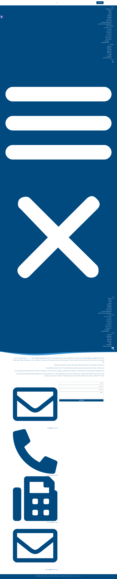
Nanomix (109, 15)
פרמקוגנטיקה (109, 39)
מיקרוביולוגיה (109, 31)
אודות (111, 59)
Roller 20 (109, 51)
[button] (58, 179)
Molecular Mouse (107, 57)
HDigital (69, 576)
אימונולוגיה (109, 34)
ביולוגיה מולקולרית (108, 27)
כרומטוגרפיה (109, 32)
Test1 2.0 (109, 49)
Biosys (110, 14)
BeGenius (109, 48)
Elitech (110, 11)
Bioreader (109, 56)
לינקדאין (29, 358)
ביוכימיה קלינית (108, 37)
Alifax (110, 12)
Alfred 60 (109, 53)
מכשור (111, 44)
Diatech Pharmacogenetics (105, 24)
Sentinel (109, 19)
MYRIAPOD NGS (105, 42)
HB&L (110, 54)
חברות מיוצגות (109, 9)
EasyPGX (107, 41)
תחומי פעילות (109, 26)
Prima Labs (109, 20)
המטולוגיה (109, 29)
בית (112, 7)
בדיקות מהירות (108, 36)
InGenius (109, 46)
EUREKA (109, 17)
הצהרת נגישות (77, 576)
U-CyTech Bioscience (106, 22)
